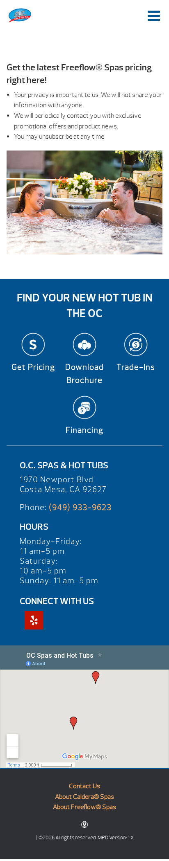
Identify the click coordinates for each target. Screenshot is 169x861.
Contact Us (84, 786)
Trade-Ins (135, 367)
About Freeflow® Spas (84, 807)
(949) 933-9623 (80, 507)
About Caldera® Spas (84, 797)
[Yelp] (34, 620)
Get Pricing (33, 367)
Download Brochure (84, 373)
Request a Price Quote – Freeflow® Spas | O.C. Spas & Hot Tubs (20, 15)
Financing (84, 430)
